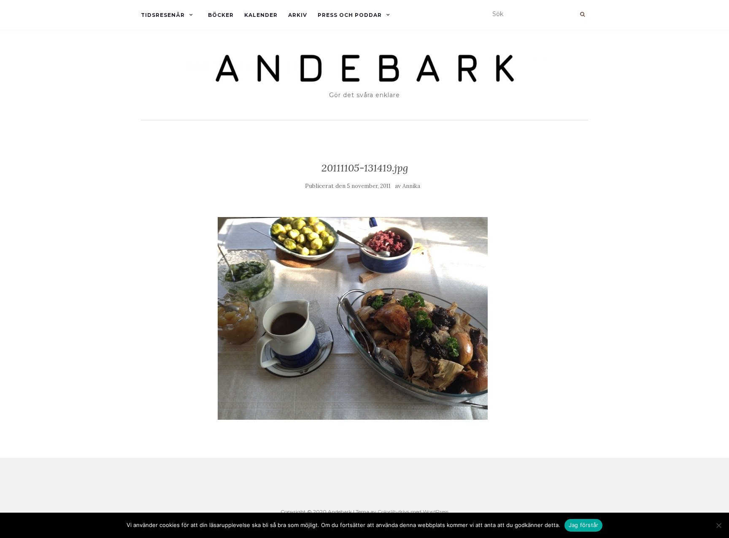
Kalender (261, 15)
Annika (411, 186)
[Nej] (718, 525)
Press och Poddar (350, 15)
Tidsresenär (163, 15)
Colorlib (387, 511)
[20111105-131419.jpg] (353, 318)
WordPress (435, 511)
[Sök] (582, 14)
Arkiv (297, 15)
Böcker (221, 15)
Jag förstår (584, 525)
